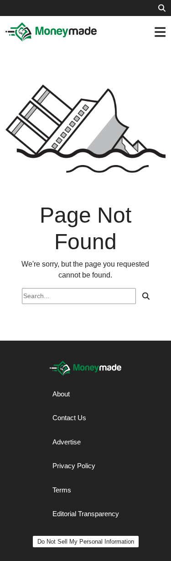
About (61, 394)
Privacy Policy (73, 466)
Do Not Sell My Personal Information (85, 541)
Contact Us (69, 418)
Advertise (66, 442)
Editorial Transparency (85, 514)
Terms (61, 490)
